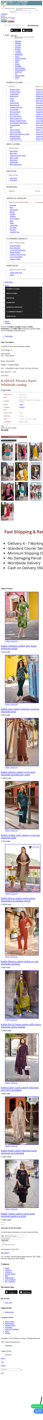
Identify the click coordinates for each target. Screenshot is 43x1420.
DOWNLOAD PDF (9, 440)
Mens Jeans (13, 160)
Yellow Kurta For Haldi (17, 155)
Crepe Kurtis (14, 109)
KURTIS (12, 86)
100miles (18, 43)
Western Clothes (15, 259)
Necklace (13, 216)
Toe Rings (13, 227)
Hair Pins (13, 230)
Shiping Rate (9, 1312)
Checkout (11, 21)
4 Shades (18, 47)
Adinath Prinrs (19, 75)
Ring (11, 207)
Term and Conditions (12, 1329)
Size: (2, 426)
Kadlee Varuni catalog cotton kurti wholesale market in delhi (18, 1214)
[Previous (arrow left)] (2, 1224)
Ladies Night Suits (16, 273)
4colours (17, 49)
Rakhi (12, 223)
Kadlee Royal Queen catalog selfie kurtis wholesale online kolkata (21, 1025)
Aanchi (17, 64)
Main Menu (9, 282)
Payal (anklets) (15, 219)
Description (9, 336)
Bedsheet (12, 191)
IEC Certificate (10, 1281)
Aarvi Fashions (20, 68)
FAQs (7, 1331)
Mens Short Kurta (16, 164)
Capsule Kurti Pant (16, 107)
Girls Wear (13, 180)
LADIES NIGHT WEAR (17, 270)
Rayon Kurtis (14, 114)
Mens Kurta (14, 151)
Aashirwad (18, 72)
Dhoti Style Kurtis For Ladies (19, 134)
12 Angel (18, 45)
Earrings (12, 214)
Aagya (17, 56)
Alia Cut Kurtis (15, 130)
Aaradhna (18, 66)
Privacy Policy (10, 1321)
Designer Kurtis (15, 92)
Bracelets (13, 205)
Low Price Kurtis (15, 116)
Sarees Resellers (15, 246)
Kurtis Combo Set (16, 118)
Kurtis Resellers (15, 248)
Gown (12, 98)
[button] (21, 1417)
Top (11, 127)
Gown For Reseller (16, 257)
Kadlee (21, 404)
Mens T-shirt (14, 158)
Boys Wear (13, 178)
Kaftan (12, 101)
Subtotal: (4, 20)
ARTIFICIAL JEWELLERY (18, 202)
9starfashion (19, 54)
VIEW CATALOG (11, 641)
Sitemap (7, 1333)
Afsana (17, 77)
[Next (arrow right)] (4, 1224)
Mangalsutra (14, 210)
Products (8, 323)
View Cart (4, 21)
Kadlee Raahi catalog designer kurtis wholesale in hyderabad (19, 1151)
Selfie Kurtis (14, 96)
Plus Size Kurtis (15, 112)
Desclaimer (8, 1327)
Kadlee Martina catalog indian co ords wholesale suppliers (19, 962)
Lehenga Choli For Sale (18, 254)
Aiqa (16, 79)
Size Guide (4, 430)
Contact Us (11, 4)
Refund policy (9, 1323)
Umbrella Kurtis (15, 138)
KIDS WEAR (13, 175)
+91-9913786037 (8, 2)
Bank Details (9, 1278)
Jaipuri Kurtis (14, 103)
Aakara (17, 60)
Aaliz (16, 62)
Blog (6, 1276)
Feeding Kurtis (15, 89)
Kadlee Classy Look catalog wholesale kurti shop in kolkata (20, 1088)
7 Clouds (18, 51)
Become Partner (10, 1274)
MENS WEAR (14, 148)
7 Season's (18, 53)
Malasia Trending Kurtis (18, 121)
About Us (8, 1270)
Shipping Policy (10, 1325)
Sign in (18, 4)
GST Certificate (10, 1280)
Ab (16, 74)
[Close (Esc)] (2, 1222)
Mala (11, 221)
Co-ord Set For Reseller (17, 250)
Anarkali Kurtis (15, 125)
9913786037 (5, 1253)
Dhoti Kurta (14, 162)
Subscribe (5, 1240)
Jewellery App (14, 232)
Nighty (12, 275)
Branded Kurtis (15, 136)
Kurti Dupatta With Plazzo (18, 123)
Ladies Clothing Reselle (17, 243)
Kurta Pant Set (14, 105)
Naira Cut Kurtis (15, 132)
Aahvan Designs (20, 58)
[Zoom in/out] (4, 1222)
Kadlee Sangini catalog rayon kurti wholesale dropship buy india (18, 773)
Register (24, 4)
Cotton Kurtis (14, 94)
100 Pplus (18, 41)
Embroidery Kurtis (16, 141)
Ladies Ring (14, 225)
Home (7, 35)
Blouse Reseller (15, 252)
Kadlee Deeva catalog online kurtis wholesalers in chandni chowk (18, 899)
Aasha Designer (20, 70)
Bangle (12, 212)
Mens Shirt (13, 153)
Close (13, 18)
